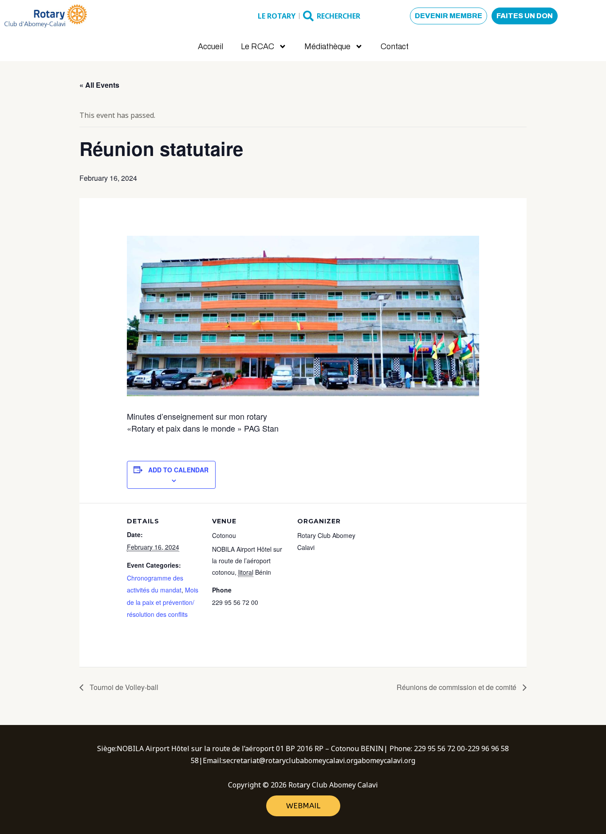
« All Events (99, 85)
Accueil (210, 46)
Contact (395, 46)
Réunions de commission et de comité (457, 687)
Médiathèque (327, 46)
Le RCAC (257, 46)
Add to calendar (178, 469)
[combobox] (353, 16)
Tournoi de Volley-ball (123, 687)
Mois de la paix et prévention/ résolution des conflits (162, 601)
